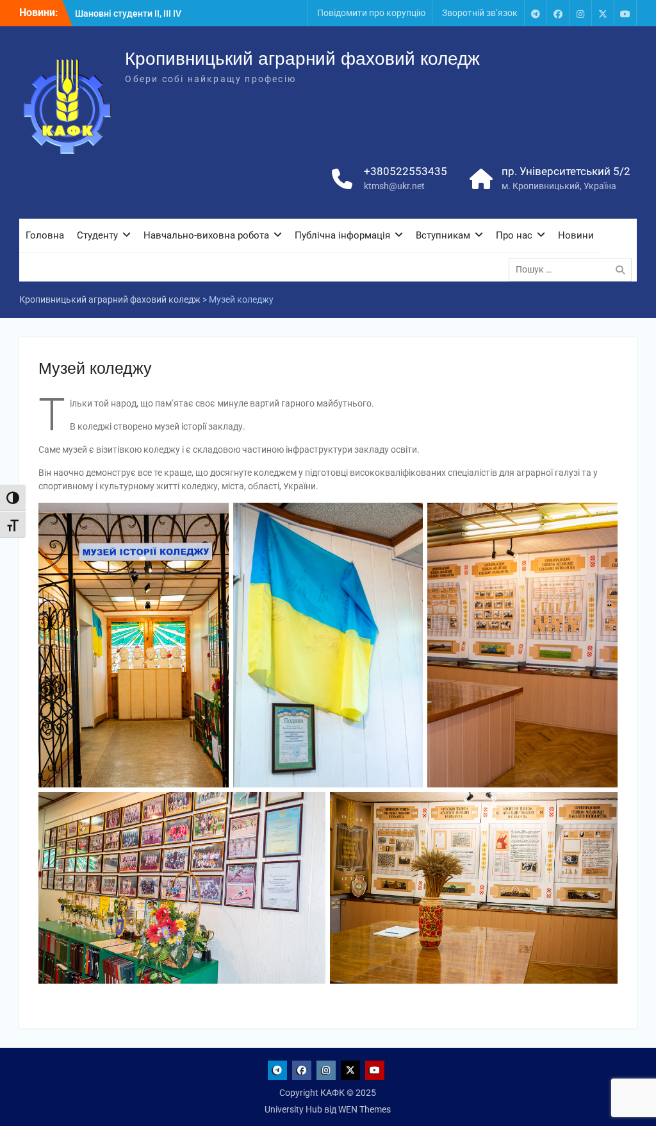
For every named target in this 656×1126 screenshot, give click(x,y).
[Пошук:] (573, 269)
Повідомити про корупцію (371, 13)
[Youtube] (625, 13)
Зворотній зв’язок (480, 13)
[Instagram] (580, 13)
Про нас (514, 235)
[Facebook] (558, 13)
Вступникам (443, 235)
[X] (602, 13)
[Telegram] (535, 13)
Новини (576, 235)
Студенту (97, 235)
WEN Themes (364, 1109)
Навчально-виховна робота (206, 235)
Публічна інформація (342, 235)
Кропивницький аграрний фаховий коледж (302, 59)
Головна (45, 235)
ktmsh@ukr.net (394, 186)
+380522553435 (405, 171)
